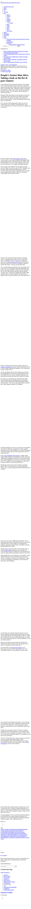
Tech (8, 28)
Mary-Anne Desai (6, 71)
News (5, 9)
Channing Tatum (8, 830)
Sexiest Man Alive (22, 837)
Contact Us (6, 879)
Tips (5, 885)
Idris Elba (14, 833)
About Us (6, 875)
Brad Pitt (22, 829)
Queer (8, 25)
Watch (5, 32)
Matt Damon (11, 834)
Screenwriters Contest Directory (17, 44)
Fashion (8, 19)
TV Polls (6, 12)
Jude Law (5, 834)
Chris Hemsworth (16, 830)
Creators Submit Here (9, 890)
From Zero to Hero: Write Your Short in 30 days (18, 39)
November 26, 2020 (5, 70)
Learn (5, 37)
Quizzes (8, 16)
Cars (8, 17)
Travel (8, 29)
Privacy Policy (7, 876)
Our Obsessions (13, 64)
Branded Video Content (9, 881)
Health (8, 21)
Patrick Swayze (16, 836)
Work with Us (7, 880)
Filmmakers (6, 33)
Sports (8, 27)
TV (4, 10)
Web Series (6, 35)
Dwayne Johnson (17, 832)
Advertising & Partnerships (10, 887)
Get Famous (6, 877)
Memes (8, 14)
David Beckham (9, 832)
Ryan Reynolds (14, 837)
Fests (5, 36)
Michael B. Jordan (8, 836)
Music (8, 24)
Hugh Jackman (8, 833)
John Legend (19, 833)
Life (5, 13)
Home (5, 8)
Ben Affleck (10, 829)
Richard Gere (8, 837)
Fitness (11, 23)
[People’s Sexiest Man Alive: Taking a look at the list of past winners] (11, 852)
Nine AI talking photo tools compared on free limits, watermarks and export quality (16, 52)
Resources (9, 43)
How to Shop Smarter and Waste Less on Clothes (15, 62)
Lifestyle (3, 64)
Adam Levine (4, 829)
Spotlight (9, 40)
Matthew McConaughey (20, 834)
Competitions (10, 42)
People (21, 836)
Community (6, 888)
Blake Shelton (16, 829)
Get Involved (7, 883)
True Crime (9, 31)
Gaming (8, 20)
